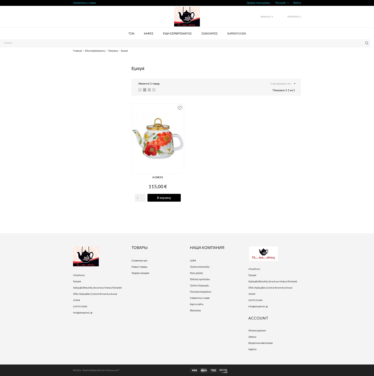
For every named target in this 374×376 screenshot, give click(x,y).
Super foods (236, 33)
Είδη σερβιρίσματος (177, 33)
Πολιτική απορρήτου (200, 291)
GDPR (193, 260)
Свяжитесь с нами (84, 2)
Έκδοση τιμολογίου (200, 279)
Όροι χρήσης (196, 273)
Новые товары (139, 266)
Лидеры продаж (140, 273)
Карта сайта (196, 304)
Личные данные (257, 330)
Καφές (148, 33)
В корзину (164, 197)
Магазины (195, 310)
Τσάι (131, 33)
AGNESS (157, 177)
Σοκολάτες (209, 33)
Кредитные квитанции (260, 343)
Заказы (252, 336)
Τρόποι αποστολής (200, 266)
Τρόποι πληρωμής (199, 285)
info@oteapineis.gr (83, 312)
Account (258, 318)
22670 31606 (80, 306)
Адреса (252, 349)
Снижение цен (139, 260)
